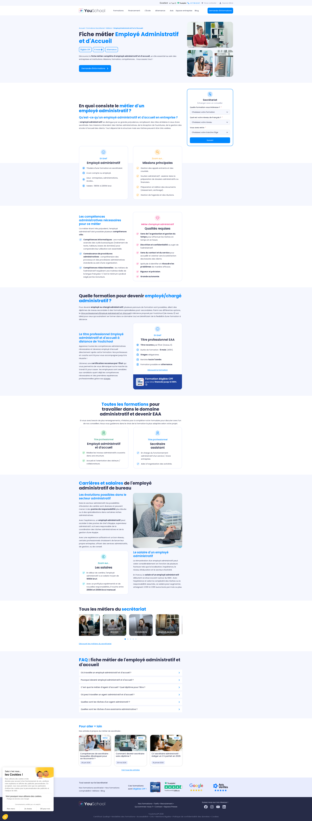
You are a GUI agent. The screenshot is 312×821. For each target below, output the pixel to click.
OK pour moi (45, 809)
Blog (197, 10)
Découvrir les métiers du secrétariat (95, 643)
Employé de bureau (166, 632)
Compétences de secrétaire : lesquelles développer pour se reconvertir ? (94, 756)
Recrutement (167, 803)
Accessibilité (143, 816)
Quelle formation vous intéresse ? (205, 107)
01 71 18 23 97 (195, 3)
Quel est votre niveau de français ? (205, 117)
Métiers (109, 28)
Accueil (82, 28)
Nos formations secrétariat (91, 787)
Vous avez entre (197, 127)
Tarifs (156, 803)
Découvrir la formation (158, 370)
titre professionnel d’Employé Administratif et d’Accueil (106, 313)
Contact (158, 806)
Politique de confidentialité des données (191, 816)
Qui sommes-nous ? (144, 806)
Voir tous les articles (130, 770)
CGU (152, 816)
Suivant (210, 140)
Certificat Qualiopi (101, 816)
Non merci (11, 809)
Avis (171, 10)
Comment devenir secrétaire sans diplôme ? (130, 755)
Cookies (215, 816)
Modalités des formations (124, 816)
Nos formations (145, 803)
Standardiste (140, 632)
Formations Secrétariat (95, 28)
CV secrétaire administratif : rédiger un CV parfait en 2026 (165, 755)
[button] (5, 817)
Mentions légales (163, 816)
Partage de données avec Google (18, 799)
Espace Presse (170, 806)
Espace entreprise (184, 10)
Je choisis (28, 809)
